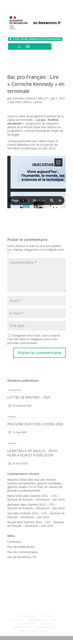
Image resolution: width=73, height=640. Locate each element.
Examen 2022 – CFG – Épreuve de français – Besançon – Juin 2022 (36, 497)
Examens (46, 623)
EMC (55, 620)
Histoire (12, 443)
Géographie (38, 620)
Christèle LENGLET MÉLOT (30, 98)
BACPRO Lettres (20, 102)
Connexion (14, 542)
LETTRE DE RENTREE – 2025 (28, 397)
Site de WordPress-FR (21, 557)
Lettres (37, 102)
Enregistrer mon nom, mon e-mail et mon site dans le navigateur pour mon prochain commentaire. (33, 339)
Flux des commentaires (22, 552)
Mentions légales (34, 631)
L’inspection (25, 616)
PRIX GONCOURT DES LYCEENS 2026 (35, 424)
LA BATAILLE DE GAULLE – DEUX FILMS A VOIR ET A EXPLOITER (32, 453)
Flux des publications (20, 547)
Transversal (25, 623)
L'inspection (14, 389)
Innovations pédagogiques (34, 627)
